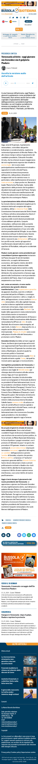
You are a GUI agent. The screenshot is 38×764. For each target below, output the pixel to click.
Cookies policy (15, 752)
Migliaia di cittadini (19, 332)
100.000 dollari (24, 370)
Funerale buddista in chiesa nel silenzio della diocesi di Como (11, 670)
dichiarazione (23, 239)
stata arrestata (7, 182)
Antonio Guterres (29, 460)
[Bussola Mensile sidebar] (19, 565)
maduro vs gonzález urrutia (9, 523)
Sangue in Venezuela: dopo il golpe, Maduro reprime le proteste (16, 616)
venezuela (8, 520)
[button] (19, 29)
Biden (32, 356)
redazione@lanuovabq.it (9, 722)
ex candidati (6, 453)
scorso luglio (6, 165)
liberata (19, 327)
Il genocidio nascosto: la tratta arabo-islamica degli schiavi (10, 692)
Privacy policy (5, 752)
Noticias (14, 21)
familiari (4, 455)
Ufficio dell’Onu (7, 458)
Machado (27, 309)
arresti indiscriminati (18, 448)
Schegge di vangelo (10, 34)
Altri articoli (19, 644)
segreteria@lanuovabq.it (9, 724)
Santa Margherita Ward (27, 35)
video (24, 322)
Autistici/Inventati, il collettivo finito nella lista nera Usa (9, 681)
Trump (22, 358)
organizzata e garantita (27, 289)
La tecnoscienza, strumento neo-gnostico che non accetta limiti (8, 660)
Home (16, 43)
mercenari (14, 450)
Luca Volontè (12, 68)
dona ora (28, 21)
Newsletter (28, 25)
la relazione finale (21, 209)
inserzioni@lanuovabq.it (9, 726)
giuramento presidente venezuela (22, 520)
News (6, 21)
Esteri (22, 43)
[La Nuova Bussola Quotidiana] (19, 10)
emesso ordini (17, 402)
